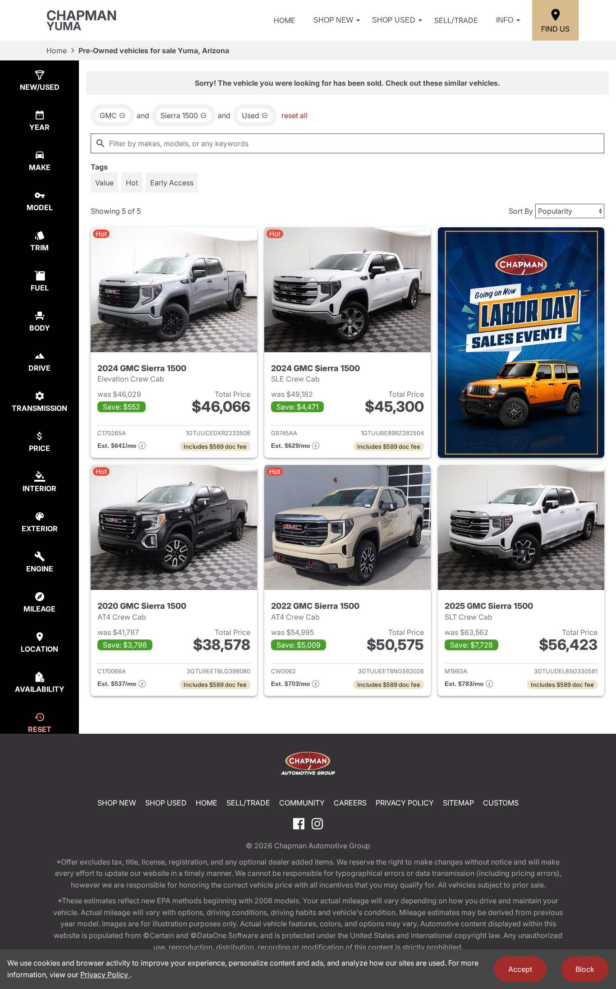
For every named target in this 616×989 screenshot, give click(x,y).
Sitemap (458, 802)
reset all (294, 115)
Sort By (521, 211)
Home (284, 20)
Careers (350, 802)
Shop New (333, 20)
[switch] (104, 183)
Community (302, 802)
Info (504, 20)
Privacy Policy (405, 802)
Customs (501, 802)
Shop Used (393, 20)
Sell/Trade (456, 20)
